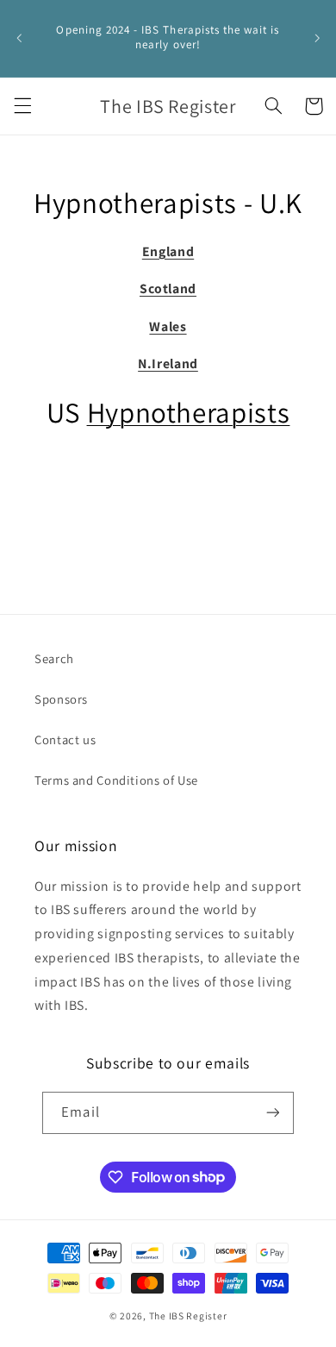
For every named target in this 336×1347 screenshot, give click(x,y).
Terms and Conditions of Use (116, 780)
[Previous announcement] (19, 38)
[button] (22, 106)
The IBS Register (188, 1315)
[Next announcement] (317, 38)
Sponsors (61, 699)
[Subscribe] (272, 1113)
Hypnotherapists (188, 411)
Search (54, 658)
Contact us (65, 739)
